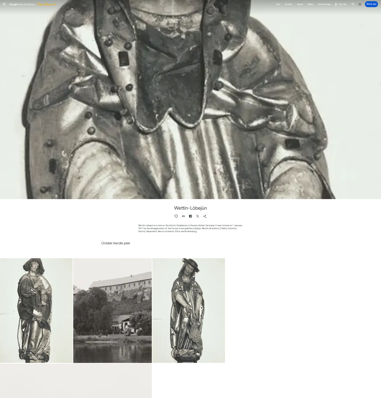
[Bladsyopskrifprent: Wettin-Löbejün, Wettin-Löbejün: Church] (190, 99)
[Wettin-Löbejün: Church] (188, 310)
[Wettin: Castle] (112, 310)
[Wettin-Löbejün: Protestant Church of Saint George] (36, 310)
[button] (4, 4)
